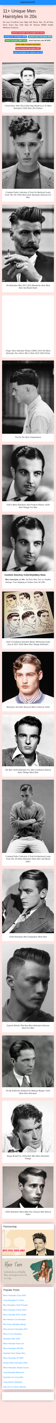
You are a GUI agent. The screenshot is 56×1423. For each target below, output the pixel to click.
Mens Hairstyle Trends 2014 (14, 1310)
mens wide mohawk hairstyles (28, 44)
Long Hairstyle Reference (13, 1372)
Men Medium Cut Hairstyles (14, 1319)
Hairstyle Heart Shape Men (14, 1353)
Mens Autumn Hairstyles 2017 (15, 1329)
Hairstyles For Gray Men (13, 1377)
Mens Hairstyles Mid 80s (13, 1348)
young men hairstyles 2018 (15, 37)
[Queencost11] (28, 1242)
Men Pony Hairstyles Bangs (14, 1324)
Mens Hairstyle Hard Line (13, 1343)
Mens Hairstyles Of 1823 (13, 1358)
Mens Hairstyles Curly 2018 (14, 1295)
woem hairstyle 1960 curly (15, 41)
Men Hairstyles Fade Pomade (15, 1305)
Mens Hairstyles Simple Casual (16, 1368)
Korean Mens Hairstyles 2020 (15, 1363)
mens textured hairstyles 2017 (28, 48)
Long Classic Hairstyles (12, 1382)
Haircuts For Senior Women (14, 1387)
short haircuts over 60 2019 (40, 41)
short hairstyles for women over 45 (28, 52)
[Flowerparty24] (28, 1271)
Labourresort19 (27, 2)
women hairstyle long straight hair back (28, 33)
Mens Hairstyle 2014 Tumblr (14, 1315)
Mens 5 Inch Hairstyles (12, 1334)
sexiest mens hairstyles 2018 (40, 37)
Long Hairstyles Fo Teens (13, 1300)
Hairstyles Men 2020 (11, 1339)
